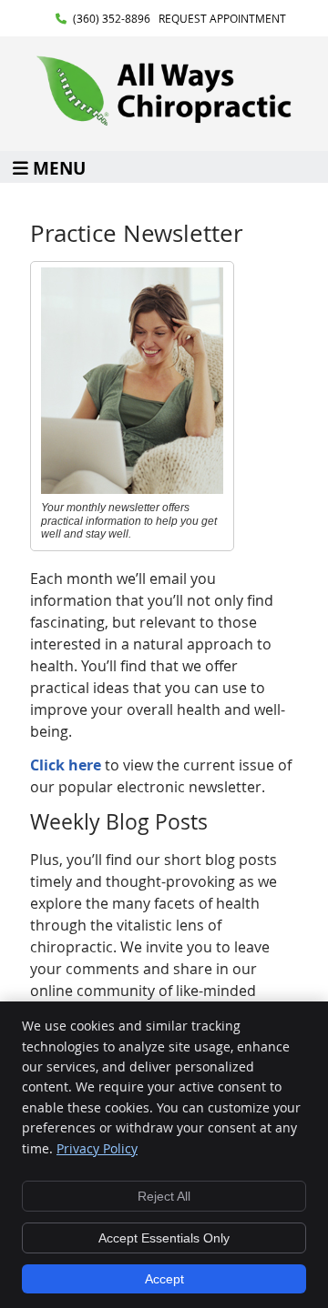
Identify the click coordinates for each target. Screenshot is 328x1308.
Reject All (164, 1196)
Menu (59, 167)
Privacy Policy (97, 1148)
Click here (65, 765)
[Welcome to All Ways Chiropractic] (164, 122)
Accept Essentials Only (164, 1238)
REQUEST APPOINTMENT (222, 18)
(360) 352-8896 (111, 18)
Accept (164, 1279)
